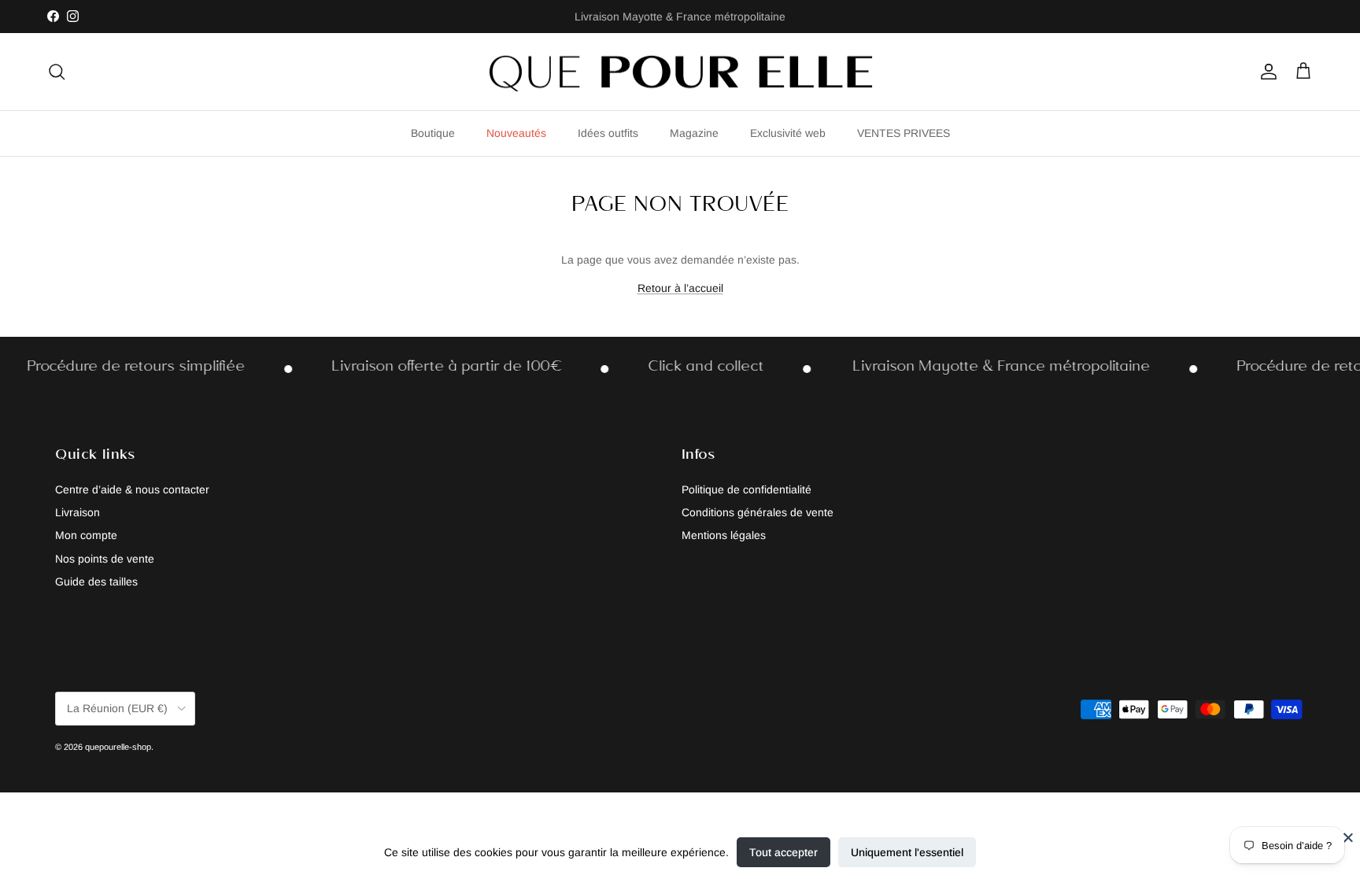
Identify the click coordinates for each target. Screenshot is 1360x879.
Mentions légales (724, 535)
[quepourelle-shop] (680, 72)
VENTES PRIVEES (903, 133)
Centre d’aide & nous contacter (132, 489)
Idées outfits (608, 133)
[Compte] (1265, 71)
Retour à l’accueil (680, 288)
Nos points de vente (104, 558)
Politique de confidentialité (746, 489)
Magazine (694, 133)
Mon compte (86, 535)
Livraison (77, 512)
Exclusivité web (788, 133)
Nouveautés (516, 133)
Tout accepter (783, 852)
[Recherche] (56, 71)
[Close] (1348, 837)
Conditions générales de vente (757, 512)
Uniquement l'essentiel (907, 852)
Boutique (433, 133)
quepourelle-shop (118, 747)
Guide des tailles (96, 581)
